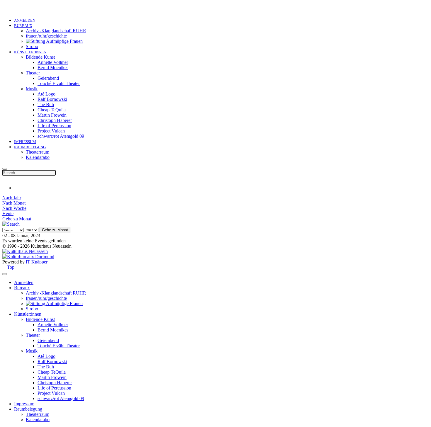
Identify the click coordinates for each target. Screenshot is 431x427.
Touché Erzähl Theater (59, 83)
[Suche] (11, 224)
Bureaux (23, 25)
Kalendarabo (38, 157)
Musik (32, 88)
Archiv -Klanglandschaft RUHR (56, 30)
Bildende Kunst (40, 57)
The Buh (46, 104)
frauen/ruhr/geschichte (46, 35)
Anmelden (24, 20)
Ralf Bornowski (52, 99)
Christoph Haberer (55, 120)
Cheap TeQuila (52, 109)
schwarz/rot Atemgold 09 (61, 136)
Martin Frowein (52, 115)
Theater (33, 72)
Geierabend (48, 78)
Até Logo (46, 93)
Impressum (25, 142)
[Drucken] (16, 187)
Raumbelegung (30, 147)
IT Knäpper (36, 261)
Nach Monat (14, 202)
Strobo (32, 46)
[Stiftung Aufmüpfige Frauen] (54, 41)
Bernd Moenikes (53, 67)
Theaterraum (37, 151)
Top (10, 267)
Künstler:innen (30, 52)
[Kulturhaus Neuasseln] (25, 251)
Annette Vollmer (53, 62)
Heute (7, 213)
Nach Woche (14, 208)
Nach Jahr (11, 197)
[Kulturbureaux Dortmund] (28, 256)
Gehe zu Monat (16, 218)
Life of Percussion (54, 125)
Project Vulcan (51, 130)
